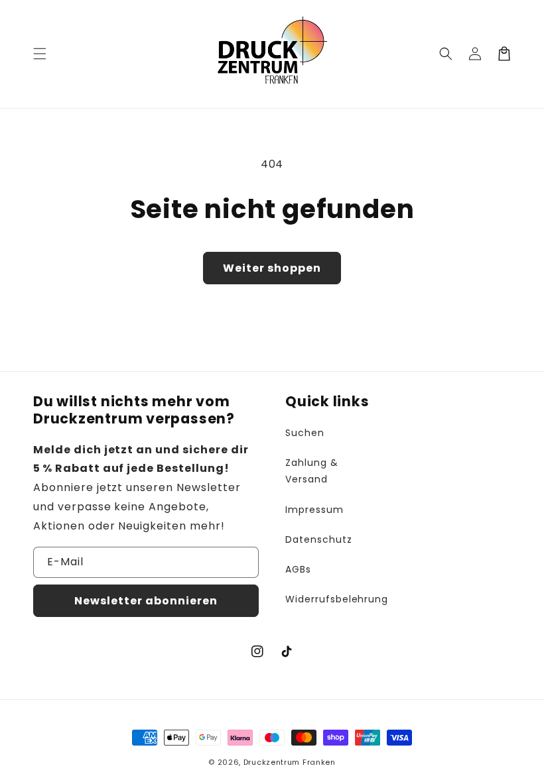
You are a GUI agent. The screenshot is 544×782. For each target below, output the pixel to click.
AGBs (298, 569)
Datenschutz (318, 539)
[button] (445, 53)
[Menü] (39, 53)
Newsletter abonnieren (146, 600)
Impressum (314, 509)
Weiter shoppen (272, 268)
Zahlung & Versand (311, 471)
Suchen (304, 432)
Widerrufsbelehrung (336, 599)
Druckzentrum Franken (289, 762)
